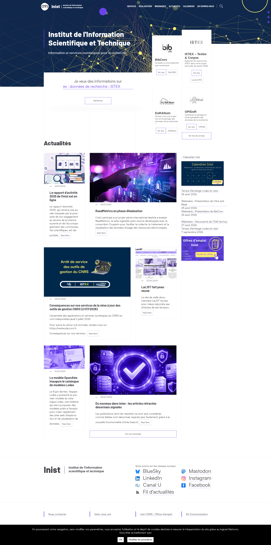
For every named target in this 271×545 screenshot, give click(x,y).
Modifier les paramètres (140, 540)
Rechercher (98, 101)
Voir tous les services (197, 136)
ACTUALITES (174, 6)
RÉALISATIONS (145, 6)
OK (120, 540)
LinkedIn (152, 478)
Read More (65, 235)
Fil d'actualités (158, 491)
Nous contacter (57, 514)
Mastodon (200, 471)
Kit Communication (197, 514)
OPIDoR (202, 127)
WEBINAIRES (160, 6)
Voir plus (161, 72)
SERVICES (131, 6)
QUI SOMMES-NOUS (205, 6)
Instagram (200, 478)
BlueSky (152, 471)
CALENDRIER (188, 6)
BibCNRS (172, 72)
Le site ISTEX (197, 80)
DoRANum (172, 131)
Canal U (152, 485)
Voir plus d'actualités (133, 434)
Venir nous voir (102, 514)
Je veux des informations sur (98, 81)
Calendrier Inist (191, 157)
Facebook (199, 485)
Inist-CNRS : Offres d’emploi (156, 514)
